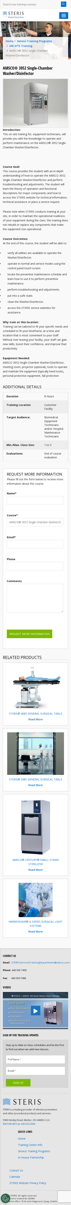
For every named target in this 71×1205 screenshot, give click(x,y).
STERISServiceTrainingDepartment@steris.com (40, 962)
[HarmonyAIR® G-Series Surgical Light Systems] (36, 899)
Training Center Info (30, 1145)
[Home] (22, 1102)
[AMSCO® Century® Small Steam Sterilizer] (35, 826)
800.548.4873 (10, 1123)
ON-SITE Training (20, 46)
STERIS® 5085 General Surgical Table (35, 779)
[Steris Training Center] (13, 14)
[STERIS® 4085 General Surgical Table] (35, 687)
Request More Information (29, 634)
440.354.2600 (28, 1123)
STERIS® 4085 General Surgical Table (35, 713)
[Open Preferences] (5, 1198)
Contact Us (16, 1170)
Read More (35, 719)
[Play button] (35, 1010)
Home (9, 41)
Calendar (14, 1176)
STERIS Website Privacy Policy (27, 1183)
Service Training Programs (34, 41)
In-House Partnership (31, 1157)
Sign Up (18, 1082)
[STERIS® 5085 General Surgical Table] (35, 753)
